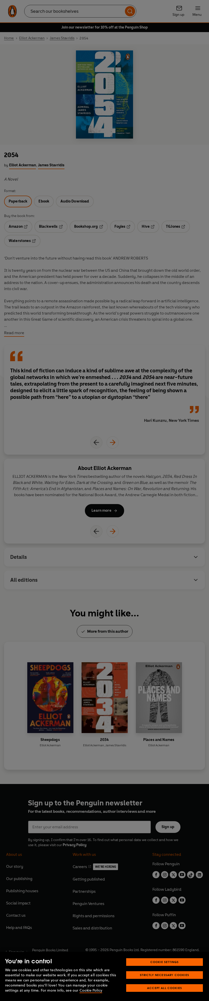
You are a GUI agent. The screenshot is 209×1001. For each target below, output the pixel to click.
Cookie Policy (91, 990)
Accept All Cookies (164, 988)
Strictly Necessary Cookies (164, 975)
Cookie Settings (164, 962)
